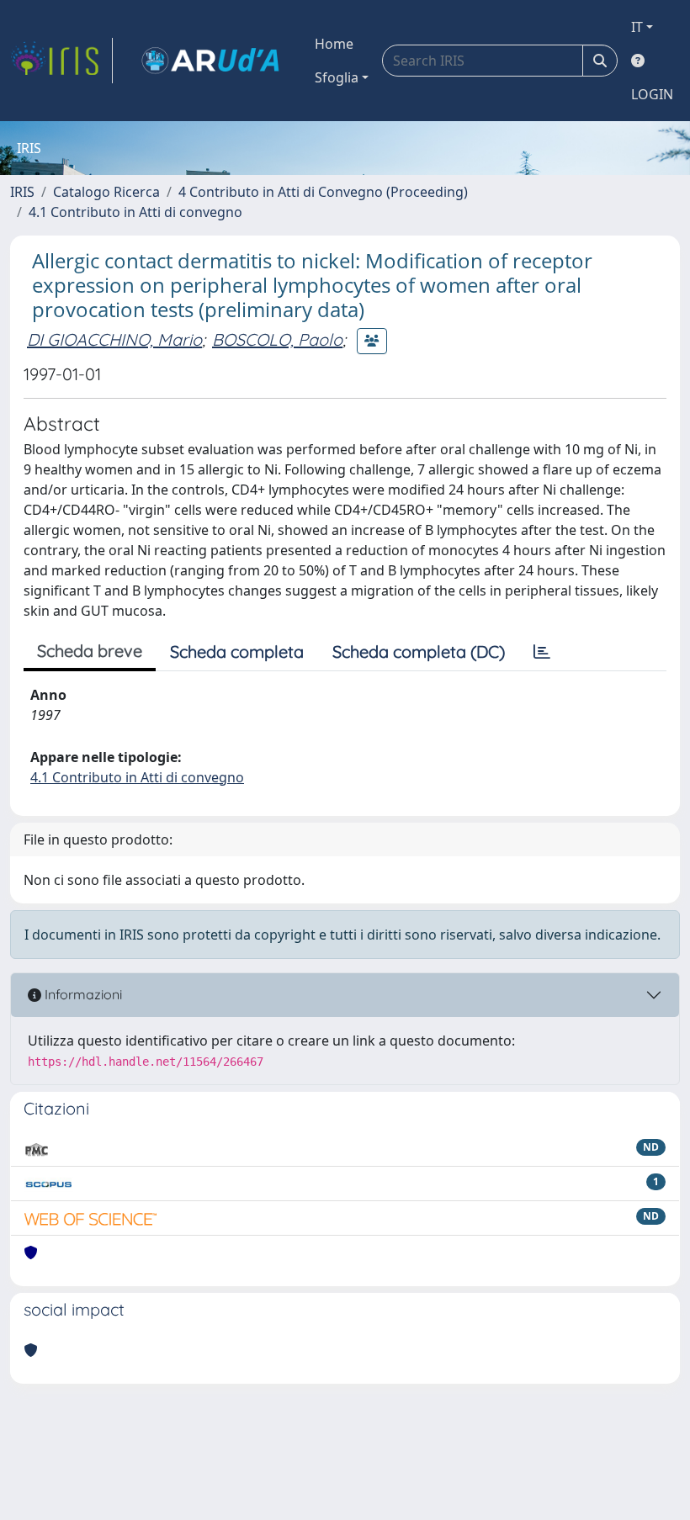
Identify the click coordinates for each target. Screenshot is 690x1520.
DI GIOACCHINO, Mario (114, 339)
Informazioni (81, 994)
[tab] (542, 652)
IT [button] (637, 27)
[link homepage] (61, 60)
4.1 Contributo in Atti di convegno (135, 212)
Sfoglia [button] (336, 77)
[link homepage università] (210, 60)
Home (334, 43)
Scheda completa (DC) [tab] (418, 651)
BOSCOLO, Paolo (277, 339)
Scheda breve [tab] (89, 650)
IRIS (22, 192)
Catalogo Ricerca (106, 192)
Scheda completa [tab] (237, 651)
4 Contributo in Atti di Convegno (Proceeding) (323, 192)
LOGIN (652, 94)
